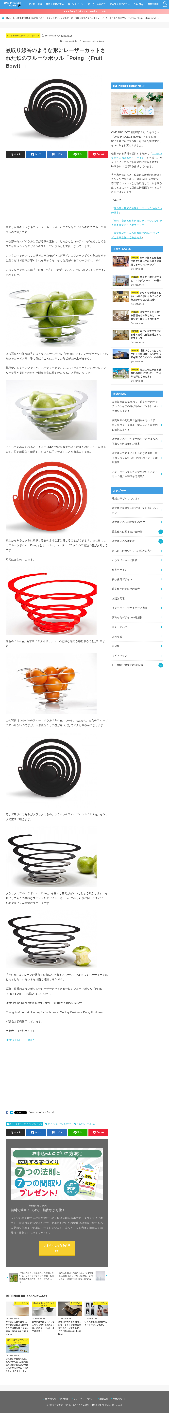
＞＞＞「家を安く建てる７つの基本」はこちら (84, 11)
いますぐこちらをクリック (57, 1248)
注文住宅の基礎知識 (123, 541)
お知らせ (117, 636)
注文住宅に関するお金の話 (127, 531)
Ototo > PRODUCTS (18, 1040)
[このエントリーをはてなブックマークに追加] (11, 1112)
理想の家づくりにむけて (126, 498)
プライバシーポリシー (84, 1399)
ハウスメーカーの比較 (124, 560)
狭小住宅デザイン (122, 579)
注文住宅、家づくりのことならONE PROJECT (77, 1405)
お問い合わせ (119, 1399)
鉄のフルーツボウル (86, 1124)
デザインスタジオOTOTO (59, 1124)
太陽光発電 (118, 598)
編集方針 (104, 1399)
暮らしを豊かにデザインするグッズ (23, 35)
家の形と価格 (35, 4)
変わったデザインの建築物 (127, 617)
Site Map (138, 4)
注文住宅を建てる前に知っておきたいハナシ (135, 510)
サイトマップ (119, 655)
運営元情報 (153, 4)
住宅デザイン (119, 569)
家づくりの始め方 (96, 4)
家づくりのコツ (76, 4)
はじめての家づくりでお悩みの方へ (132, 550)
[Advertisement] (33, 195)
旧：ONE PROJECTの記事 (127, 665)
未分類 (116, 646)
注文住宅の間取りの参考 (126, 588)
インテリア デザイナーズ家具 (130, 608)
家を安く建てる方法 (120, 4)
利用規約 (64, 1399)
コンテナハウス (121, 627)
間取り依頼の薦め (55, 4)
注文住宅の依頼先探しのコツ (128, 522)
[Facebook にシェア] (7, 1112)
